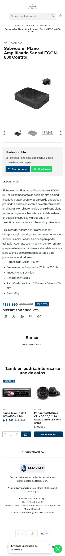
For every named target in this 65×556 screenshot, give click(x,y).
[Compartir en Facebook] (5, 316)
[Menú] (4, 16)
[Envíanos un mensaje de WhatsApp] (58, 549)
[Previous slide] (5, 133)
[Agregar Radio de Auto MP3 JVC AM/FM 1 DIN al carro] (26, 434)
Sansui (43, 25)
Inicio (17, 25)
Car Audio (30, 25)
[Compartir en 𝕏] (14, 316)
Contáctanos (19, 169)
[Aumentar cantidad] (17, 434)
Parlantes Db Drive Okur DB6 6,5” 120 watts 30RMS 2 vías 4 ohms (47, 418)
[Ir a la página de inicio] (32, 6)
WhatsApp (44, 169)
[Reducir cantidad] (5, 434)
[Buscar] (53, 16)
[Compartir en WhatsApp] (22, 316)
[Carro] (60, 16)
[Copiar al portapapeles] (39, 316)
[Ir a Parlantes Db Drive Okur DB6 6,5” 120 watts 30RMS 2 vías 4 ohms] (48, 393)
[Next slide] (60, 133)
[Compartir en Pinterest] (30, 316)
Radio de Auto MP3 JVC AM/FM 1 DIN (14, 415)
